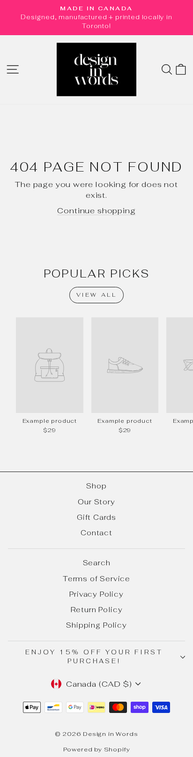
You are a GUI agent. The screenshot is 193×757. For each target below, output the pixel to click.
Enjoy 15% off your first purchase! (94, 656)
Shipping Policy (96, 625)
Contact (96, 532)
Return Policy (97, 609)
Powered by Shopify (96, 749)
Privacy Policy (96, 594)
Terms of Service (96, 578)
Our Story (96, 501)
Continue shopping (96, 210)
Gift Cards (96, 517)
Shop (96, 485)
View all (96, 295)
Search (97, 562)
